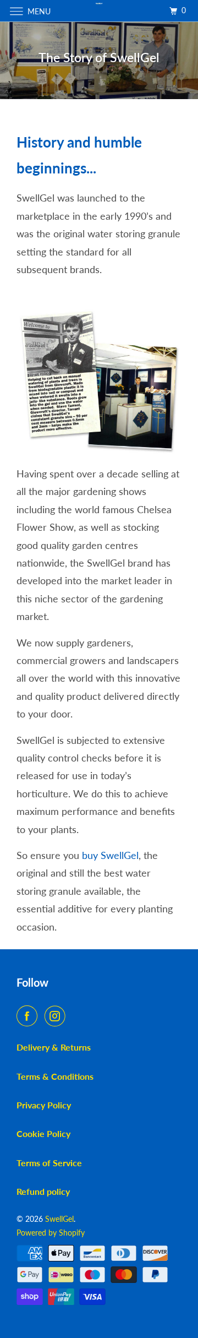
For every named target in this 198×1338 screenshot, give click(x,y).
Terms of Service (49, 1162)
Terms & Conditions (55, 1076)
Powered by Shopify (50, 1232)
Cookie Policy (43, 1133)
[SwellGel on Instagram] (57, 1015)
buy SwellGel (110, 855)
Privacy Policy (43, 1105)
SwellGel (59, 1218)
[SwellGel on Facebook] (29, 1015)
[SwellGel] (99, 10)
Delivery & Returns (53, 1047)
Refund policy (43, 1191)
